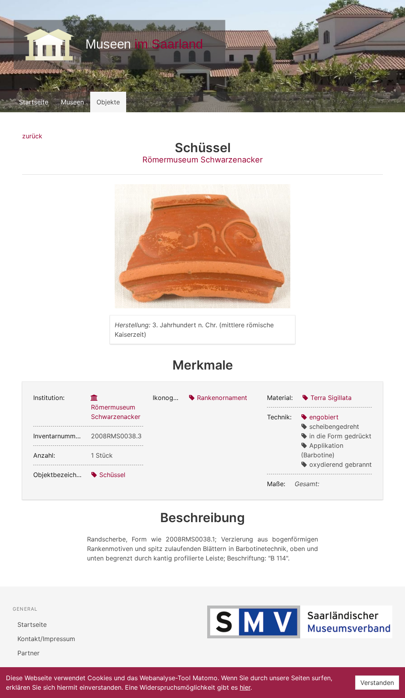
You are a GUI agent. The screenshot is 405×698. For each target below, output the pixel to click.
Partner (28, 653)
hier (245, 687)
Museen (72, 102)
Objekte (108, 102)
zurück (32, 136)
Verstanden (377, 683)
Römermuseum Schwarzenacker (202, 159)
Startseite (33, 102)
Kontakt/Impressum (46, 639)
